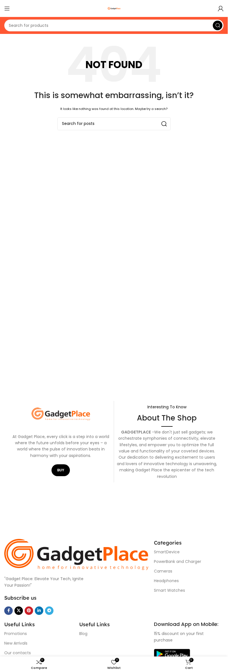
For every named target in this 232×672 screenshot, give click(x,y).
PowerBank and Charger (177, 561)
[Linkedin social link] (39, 610)
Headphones (166, 581)
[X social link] (18, 610)
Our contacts (17, 653)
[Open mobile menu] (7, 8)
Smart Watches (169, 590)
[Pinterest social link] (29, 610)
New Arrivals (15, 643)
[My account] (220, 8)
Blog (83, 633)
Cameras (163, 571)
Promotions (15, 633)
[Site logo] (114, 8)
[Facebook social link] (8, 610)
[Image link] (76, 554)
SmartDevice (167, 552)
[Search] (217, 25)
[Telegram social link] (49, 610)
